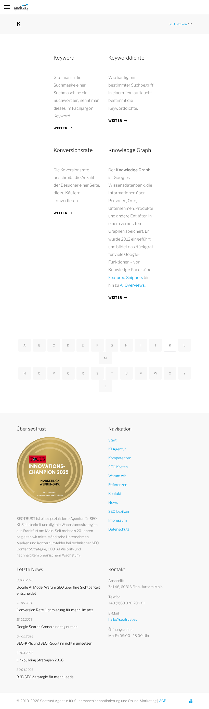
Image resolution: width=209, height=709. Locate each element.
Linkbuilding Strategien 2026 (40, 660)
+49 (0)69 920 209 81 (126, 603)
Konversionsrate (73, 150)
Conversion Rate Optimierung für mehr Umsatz (55, 610)
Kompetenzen (119, 458)
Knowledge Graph (129, 150)
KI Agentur (117, 449)
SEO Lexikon (178, 24)
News (113, 502)
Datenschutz (118, 529)
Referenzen (117, 484)
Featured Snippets (125, 277)
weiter (60, 128)
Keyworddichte (126, 58)
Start (112, 440)
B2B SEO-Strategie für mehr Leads (45, 677)
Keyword (64, 58)
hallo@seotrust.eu (122, 619)
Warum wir (117, 476)
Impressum (117, 520)
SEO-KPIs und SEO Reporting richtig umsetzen (54, 643)
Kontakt (114, 493)
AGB (162, 701)
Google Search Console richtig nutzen (47, 626)
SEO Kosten (118, 467)
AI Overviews (132, 285)
